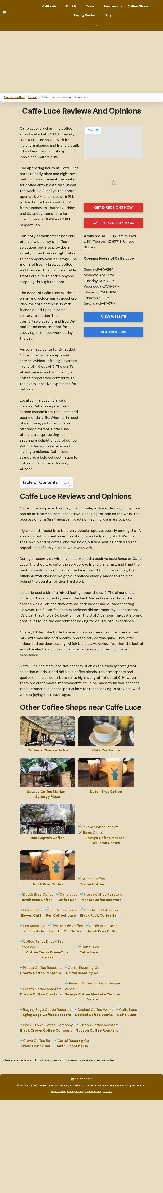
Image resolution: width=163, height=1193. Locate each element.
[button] (95, 24)
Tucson (32, 97)
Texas (90, 6)
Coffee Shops (138, 6)
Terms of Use (58, 1091)
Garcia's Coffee (14, 97)
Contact (107, 1091)
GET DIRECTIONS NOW (113, 207)
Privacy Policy (75, 1091)
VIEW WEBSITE (113, 316)
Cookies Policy (93, 1091)
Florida (71, 6)
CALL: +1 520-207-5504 (113, 222)
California (49, 6)
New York (111, 6)
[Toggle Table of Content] (64, 482)
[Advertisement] (81, 60)
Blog (108, 15)
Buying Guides (84, 15)
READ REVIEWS (113, 332)
